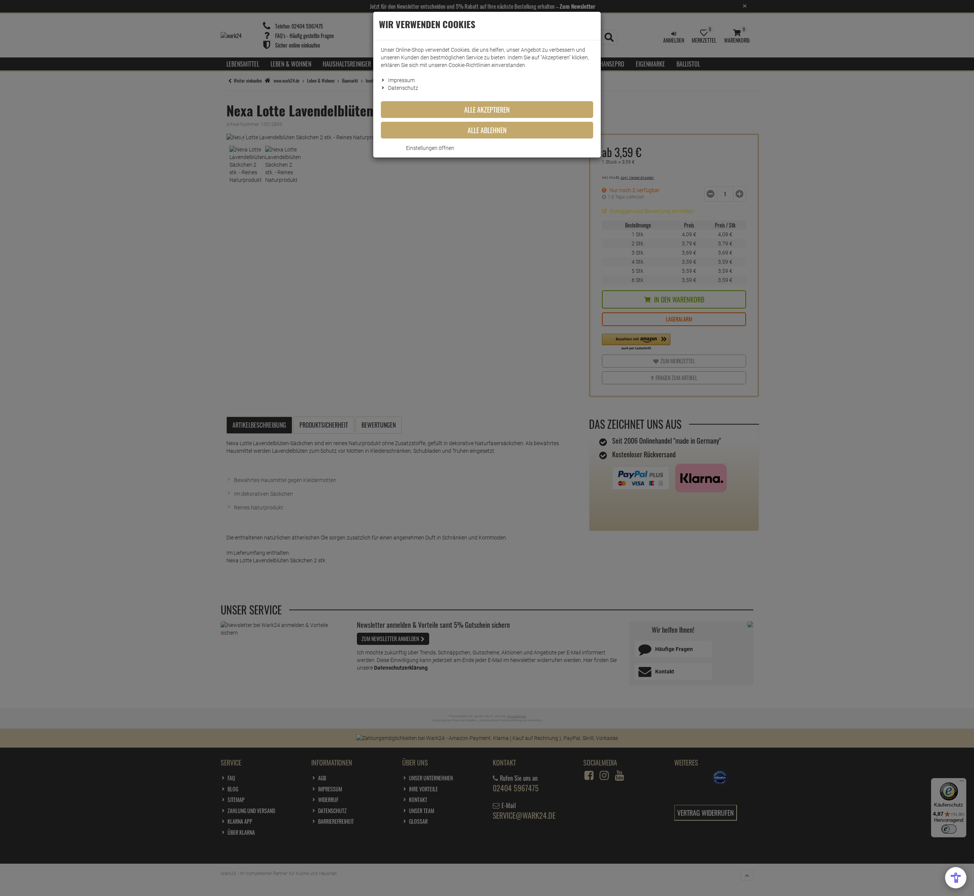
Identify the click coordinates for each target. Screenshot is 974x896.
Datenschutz (403, 88)
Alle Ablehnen (487, 130)
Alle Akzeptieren (487, 110)
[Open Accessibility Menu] (955, 877)
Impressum (401, 80)
